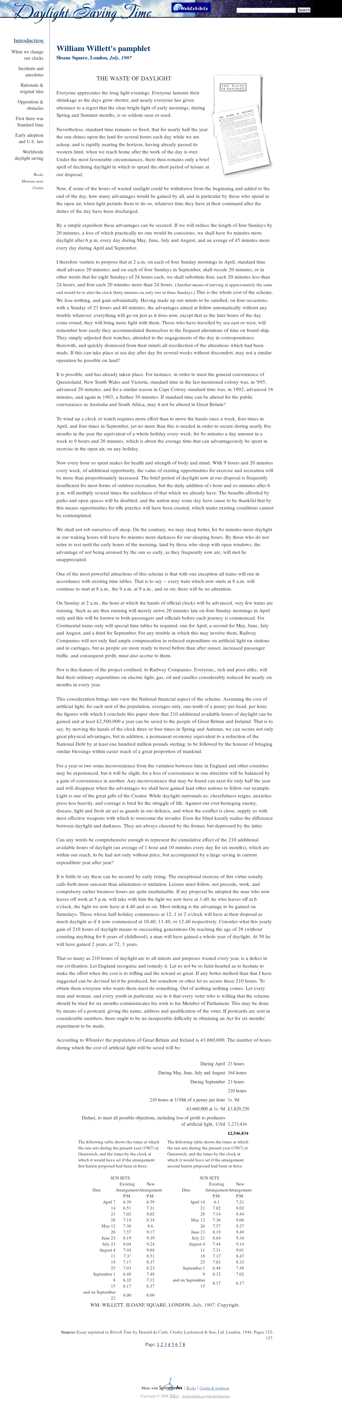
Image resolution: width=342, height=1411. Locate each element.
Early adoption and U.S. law (29, 138)
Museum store (32, 181)
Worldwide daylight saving (29, 154)
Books (38, 174)
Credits (38, 187)
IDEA (174, 1395)
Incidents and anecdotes (30, 71)
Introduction (28, 40)
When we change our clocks (27, 54)
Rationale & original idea (31, 88)
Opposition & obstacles (30, 104)
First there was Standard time (29, 121)
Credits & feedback (214, 1387)
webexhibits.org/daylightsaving (206, 1395)
